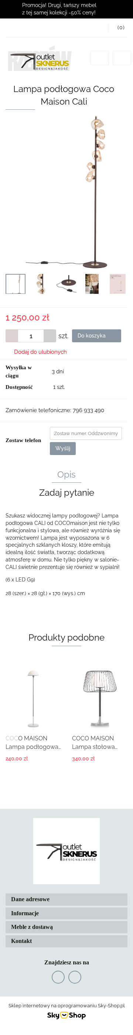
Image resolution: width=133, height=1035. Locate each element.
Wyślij (62, 448)
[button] (118, 27)
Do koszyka (92, 336)
